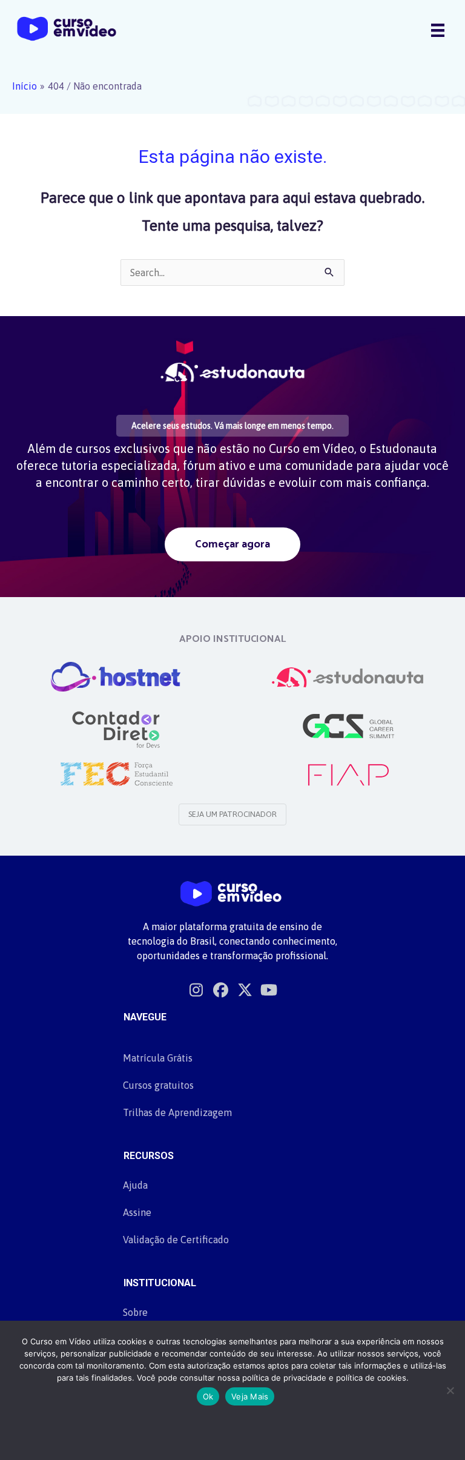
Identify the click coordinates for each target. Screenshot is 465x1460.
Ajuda (135, 1185)
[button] (232, 544)
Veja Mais (249, 1396)
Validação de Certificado (176, 1239)
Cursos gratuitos (158, 1085)
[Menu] (438, 29)
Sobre (135, 1312)
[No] (450, 1390)
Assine (137, 1212)
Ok (208, 1396)
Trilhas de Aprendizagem (177, 1112)
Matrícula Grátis (158, 1057)
